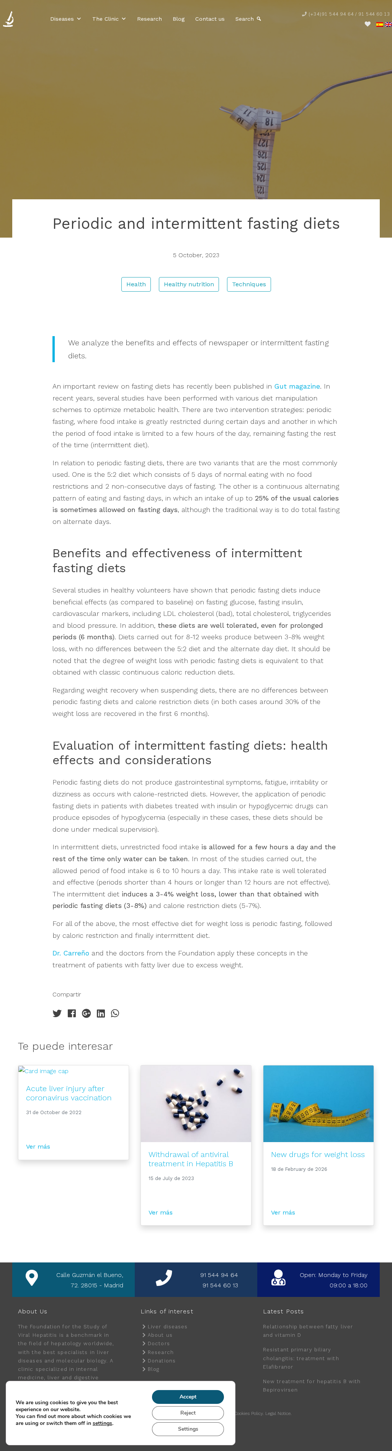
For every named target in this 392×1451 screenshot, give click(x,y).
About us (160, 1335)
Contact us (210, 19)
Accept (188, 1396)
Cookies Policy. (249, 1413)
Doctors (159, 1343)
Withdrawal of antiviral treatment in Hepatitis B (191, 1159)
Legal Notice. (278, 1413)
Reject (188, 1413)
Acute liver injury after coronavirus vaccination (69, 1093)
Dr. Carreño (70, 953)
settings (102, 1423)
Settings (188, 1429)
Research (149, 19)
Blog (179, 19)
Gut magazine (297, 386)
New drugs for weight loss (318, 1154)
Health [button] (136, 284)
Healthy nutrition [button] (189, 284)
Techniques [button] (249, 284)
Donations (162, 1361)
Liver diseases (168, 1327)
